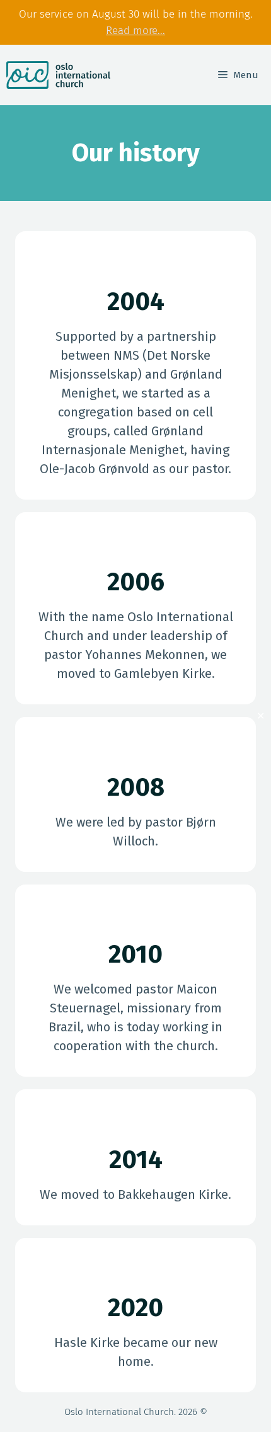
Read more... (135, 30)
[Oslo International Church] (58, 75)
